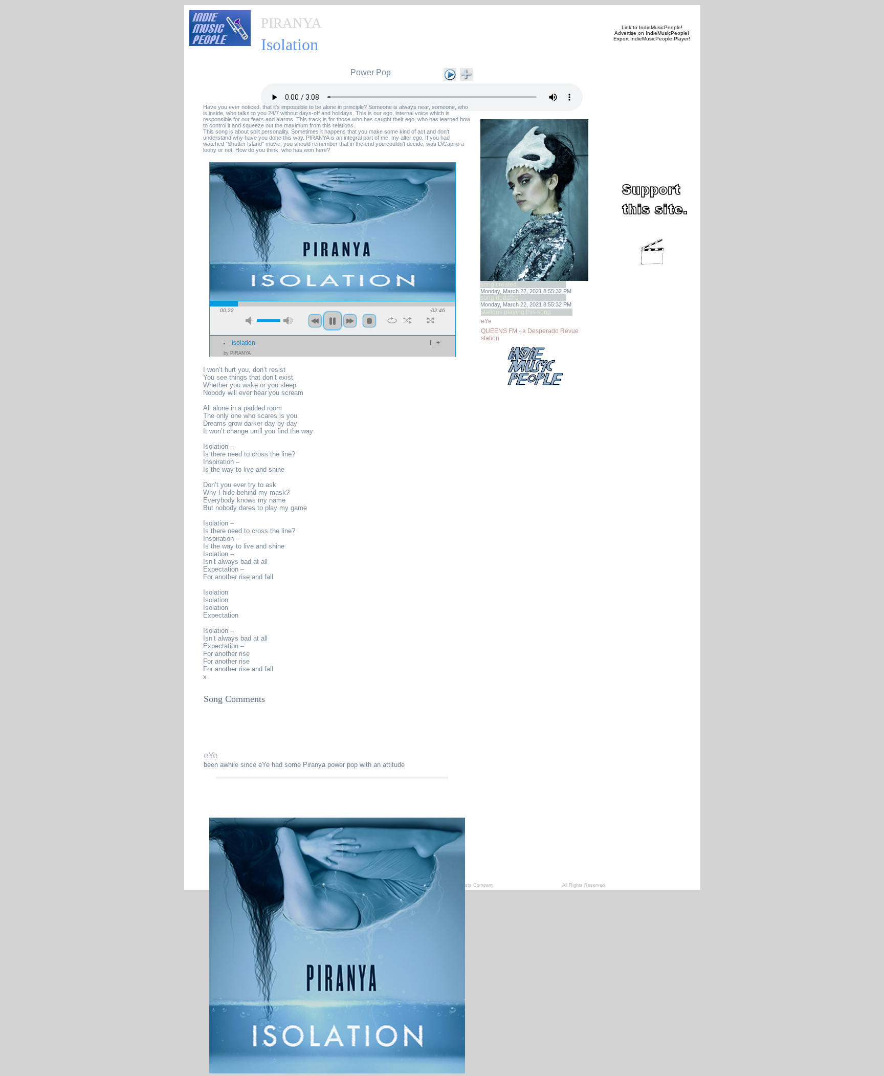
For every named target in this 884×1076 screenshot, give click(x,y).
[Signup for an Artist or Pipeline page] (327, 11)
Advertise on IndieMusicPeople (651, 33)
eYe (486, 321)
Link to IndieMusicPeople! (652, 27)
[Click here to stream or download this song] (450, 73)
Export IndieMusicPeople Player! (651, 38)
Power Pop (370, 72)
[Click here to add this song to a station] (466, 73)
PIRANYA (291, 23)
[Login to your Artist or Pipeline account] (376, 11)
